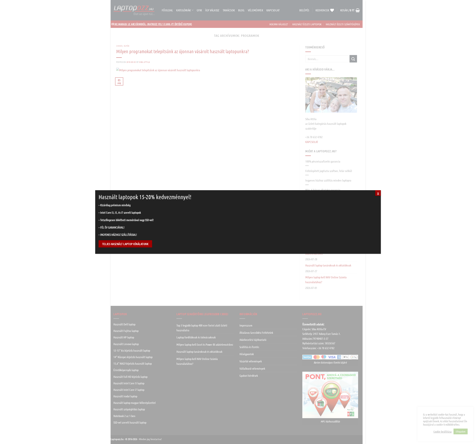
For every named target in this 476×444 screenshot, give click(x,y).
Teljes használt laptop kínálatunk (125, 244)
